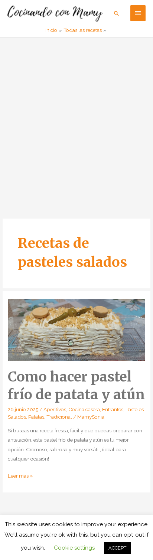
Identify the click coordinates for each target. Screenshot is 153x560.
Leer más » (20, 476)
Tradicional (59, 417)
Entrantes (112, 409)
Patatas (36, 417)
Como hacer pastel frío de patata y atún (76, 385)
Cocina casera (84, 409)
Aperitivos (54, 409)
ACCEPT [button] (117, 548)
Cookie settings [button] (74, 547)
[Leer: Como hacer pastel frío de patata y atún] (76, 329)
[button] (116, 13)
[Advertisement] (76, 118)
